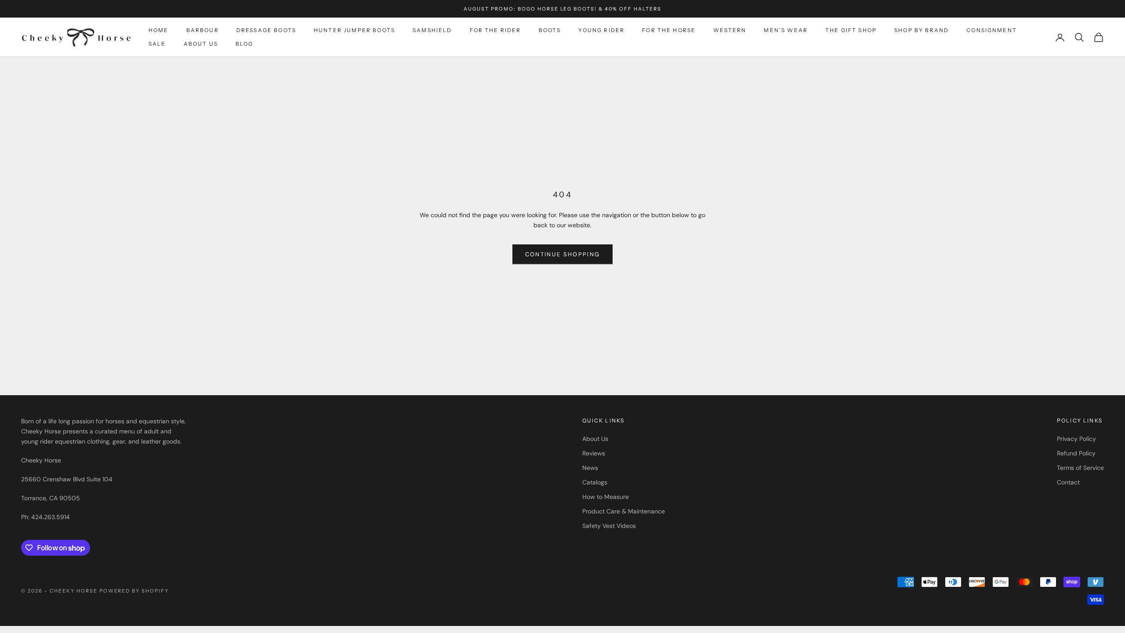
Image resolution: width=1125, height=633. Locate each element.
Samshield (432, 30)
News (590, 468)
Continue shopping (562, 254)
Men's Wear (786, 30)
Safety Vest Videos (609, 526)
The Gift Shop (851, 30)
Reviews (593, 453)
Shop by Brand (921, 30)
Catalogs (594, 482)
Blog (245, 43)
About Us (201, 43)
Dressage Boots (266, 30)
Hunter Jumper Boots (354, 30)
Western (729, 30)
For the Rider (495, 30)
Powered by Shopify (134, 591)
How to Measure (605, 497)
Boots (550, 30)
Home (159, 30)
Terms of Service (1080, 468)
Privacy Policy (1076, 439)
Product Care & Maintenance (623, 511)
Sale (157, 43)
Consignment (991, 30)
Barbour (202, 30)
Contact (1068, 482)
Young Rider (601, 30)
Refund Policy (1076, 453)
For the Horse (669, 30)
